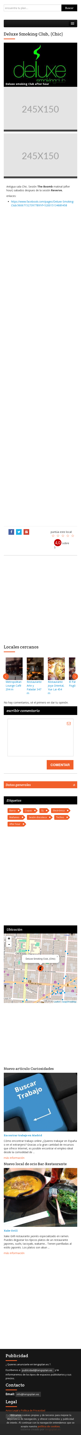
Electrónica (59, 810)
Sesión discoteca (38, 817)
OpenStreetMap (69, 1001)
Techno (60, 817)
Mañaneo (14, 817)
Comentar (60, 764)
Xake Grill (11, 1230)
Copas (28, 810)
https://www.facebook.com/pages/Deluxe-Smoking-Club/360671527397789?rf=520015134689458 (42, 203)
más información (14, 1158)
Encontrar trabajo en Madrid (23, 1135)
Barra (12, 810)
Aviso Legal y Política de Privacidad (25, 1410)
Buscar (69, 8)
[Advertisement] (40, 366)
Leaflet (57, 1001)
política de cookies (49, 1426)
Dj (42, 810)
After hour (14, 824)
